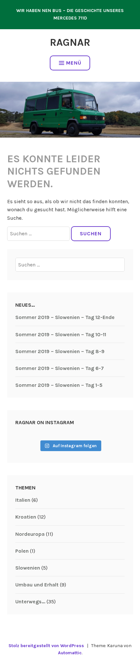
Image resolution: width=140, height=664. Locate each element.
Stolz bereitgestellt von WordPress (46, 645)
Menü (73, 63)
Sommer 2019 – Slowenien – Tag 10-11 (60, 334)
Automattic (70, 653)
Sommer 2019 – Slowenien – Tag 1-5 (59, 385)
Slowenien (27, 568)
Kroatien (25, 517)
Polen (22, 551)
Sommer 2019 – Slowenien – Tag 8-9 (60, 351)
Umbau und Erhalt (37, 585)
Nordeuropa (30, 534)
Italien (22, 500)
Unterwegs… (30, 601)
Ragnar (70, 42)
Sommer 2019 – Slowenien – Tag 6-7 (59, 368)
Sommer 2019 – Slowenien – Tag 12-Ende (65, 317)
